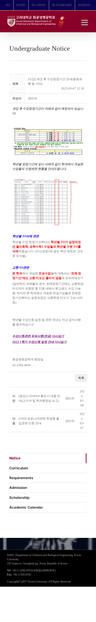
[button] (32, 98)
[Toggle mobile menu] (85, 22)
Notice (15, 458)
